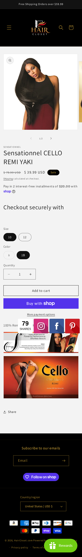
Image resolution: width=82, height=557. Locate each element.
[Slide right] (51, 138)
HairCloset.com (23, 540)
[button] (9, 28)
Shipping (8, 178)
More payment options (41, 314)
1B (23, 255)
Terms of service (42, 547)
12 (25, 237)
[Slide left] (31, 138)
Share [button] (12, 412)
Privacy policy (19, 547)
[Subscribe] (64, 460)
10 (10, 237)
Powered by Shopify (45, 540)
